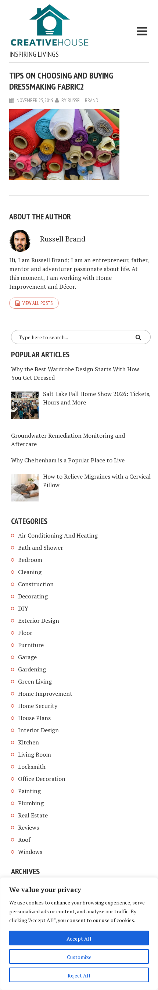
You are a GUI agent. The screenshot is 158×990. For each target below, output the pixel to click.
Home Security (37, 706)
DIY (23, 608)
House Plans (34, 718)
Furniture (31, 645)
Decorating (33, 596)
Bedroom (30, 560)
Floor (25, 633)
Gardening (32, 669)
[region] (79, 933)
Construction (36, 584)
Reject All (79, 975)
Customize (79, 957)
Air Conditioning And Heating (58, 535)
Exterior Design (38, 620)
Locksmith (32, 767)
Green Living (35, 681)
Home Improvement (45, 693)
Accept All (79, 938)
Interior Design (38, 730)
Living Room (34, 754)
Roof (24, 840)
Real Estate (33, 815)
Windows (30, 852)
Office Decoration (41, 779)
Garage (27, 657)
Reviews (28, 827)
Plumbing (31, 803)
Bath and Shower (40, 547)
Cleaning (30, 572)
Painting (29, 791)
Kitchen (28, 742)
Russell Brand (83, 100)
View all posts (37, 303)
